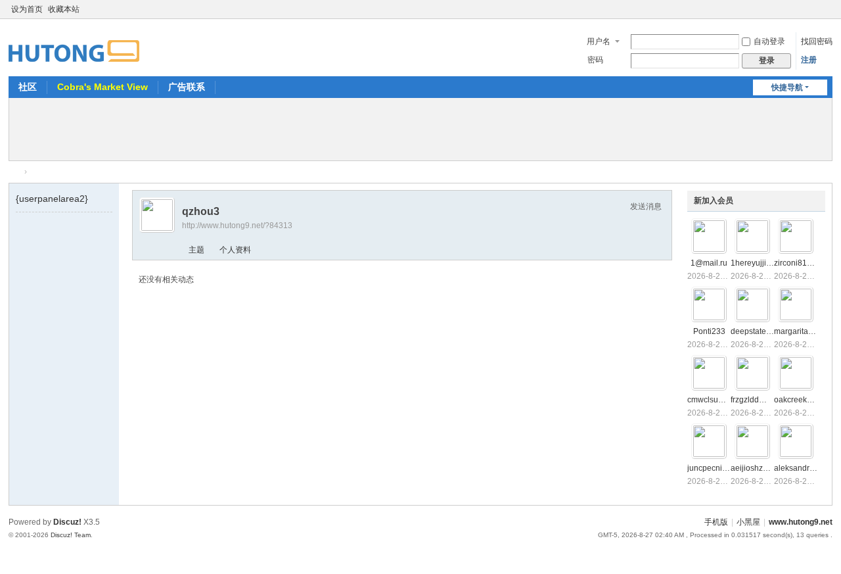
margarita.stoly (800, 331)
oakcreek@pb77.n (807, 399)
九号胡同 (14, 171)
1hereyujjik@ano (761, 263)
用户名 (598, 41)
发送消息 (646, 206)
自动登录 (769, 41)
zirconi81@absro (804, 263)
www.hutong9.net (800, 522)
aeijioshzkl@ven (760, 468)
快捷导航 (787, 87)
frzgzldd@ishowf (760, 399)
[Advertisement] (420, 127)
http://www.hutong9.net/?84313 (237, 225)
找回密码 (816, 41)
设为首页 (27, 9)
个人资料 (235, 249)
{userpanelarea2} (52, 198)
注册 (809, 59)
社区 (27, 87)
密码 (595, 59)
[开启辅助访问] (814, 9)
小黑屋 (748, 522)
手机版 (716, 522)
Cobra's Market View (102, 87)
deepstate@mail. (761, 331)
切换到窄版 (826, 14)
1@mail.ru (709, 263)
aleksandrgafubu (804, 468)
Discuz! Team (71, 534)
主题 (196, 249)
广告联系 (186, 87)
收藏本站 (64, 9)
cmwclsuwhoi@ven (721, 399)
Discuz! (67, 522)
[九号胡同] (74, 43)
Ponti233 (709, 331)
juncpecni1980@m (721, 468)
